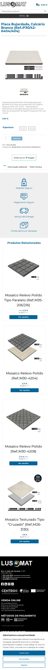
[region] (24, 651)
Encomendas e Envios (9, 603)
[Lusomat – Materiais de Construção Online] (13, 7)
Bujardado (16, 147)
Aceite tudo (24, 653)
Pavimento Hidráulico (31, 147)
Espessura (8, 127)
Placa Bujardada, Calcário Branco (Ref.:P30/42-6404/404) (23, 27)
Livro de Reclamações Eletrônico (13, 610)
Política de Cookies (8, 608)
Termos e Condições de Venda (12, 605)
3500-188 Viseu (6, 573)
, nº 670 (13, 571)
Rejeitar (24, 665)
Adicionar (17, 138)
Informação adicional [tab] (17, 167)
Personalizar (24, 659)
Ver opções (23, 317)
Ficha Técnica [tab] (36, 167)
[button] (22, 16)
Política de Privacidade (9, 607)
